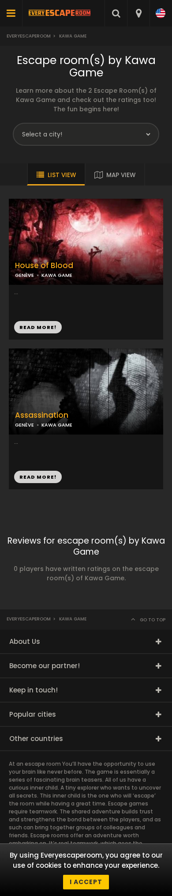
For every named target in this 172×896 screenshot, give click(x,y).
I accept (86, 881)
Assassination (41, 415)
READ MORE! (37, 327)
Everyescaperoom (29, 36)
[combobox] (138, 13)
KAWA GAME (56, 275)
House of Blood (44, 265)
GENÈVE (24, 275)
